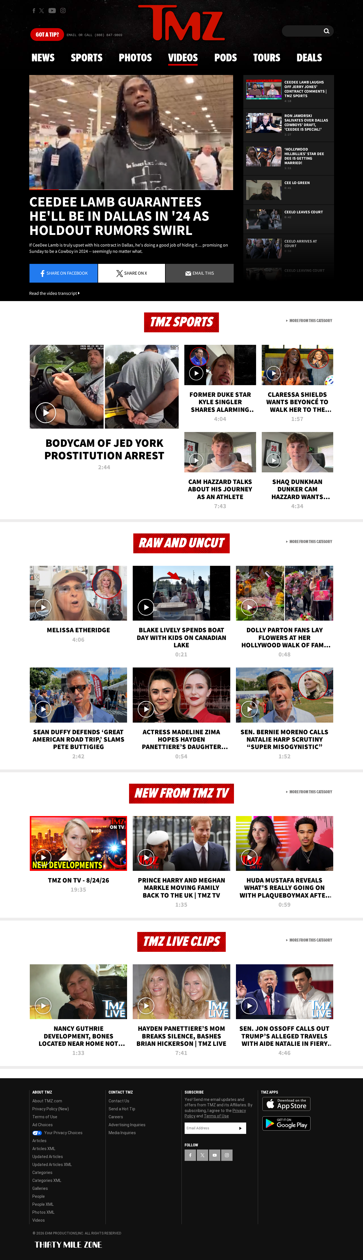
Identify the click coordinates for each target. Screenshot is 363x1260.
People (38, 1196)
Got (47, 35)
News (42, 58)
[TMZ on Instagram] (63, 10)
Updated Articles (47, 1156)
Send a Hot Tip (122, 1109)
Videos (183, 58)
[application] (131, 132)
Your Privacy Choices (63, 1132)
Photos (135, 58)
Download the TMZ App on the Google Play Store (286, 1123)
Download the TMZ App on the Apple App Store (286, 1104)
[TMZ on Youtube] (52, 10)
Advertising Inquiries (127, 1125)
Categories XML (46, 1180)
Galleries (40, 1188)
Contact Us (119, 1101)
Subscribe (240, 1128)
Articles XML (43, 1148)
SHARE (135, 273)
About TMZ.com (47, 1101)
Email (203, 273)
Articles (39, 1140)
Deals (309, 58)
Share (67, 273)
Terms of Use (44, 1117)
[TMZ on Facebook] (34, 10)
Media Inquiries (122, 1132)
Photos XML (43, 1212)
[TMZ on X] (42, 10)
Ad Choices (42, 1125)
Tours (266, 58)
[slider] (131, 189)
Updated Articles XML (52, 1164)
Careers (116, 1117)
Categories (42, 1172)
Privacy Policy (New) (50, 1109)
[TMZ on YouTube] (214, 1155)
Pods (225, 58)
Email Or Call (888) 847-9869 (94, 35)
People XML (43, 1204)
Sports (86, 58)
